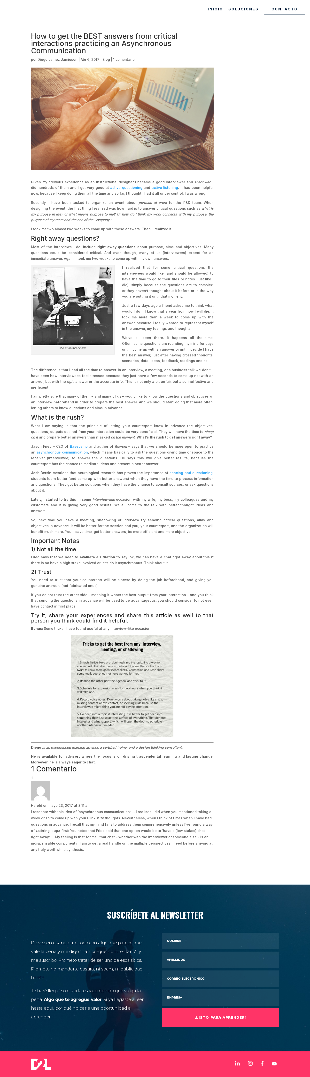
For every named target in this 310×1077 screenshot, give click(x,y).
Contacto (284, 9)
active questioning (126, 187)
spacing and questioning (191, 473)
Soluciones (243, 9)
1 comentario (124, 59)
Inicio (215, 9)
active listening (165, 187)
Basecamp (79, 446)
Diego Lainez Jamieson (58, 59)
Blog (106, 59)
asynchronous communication (62, 452)
